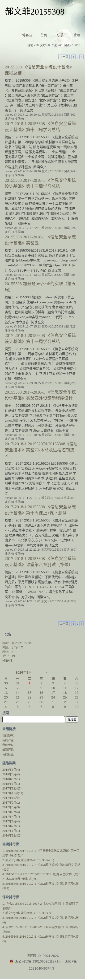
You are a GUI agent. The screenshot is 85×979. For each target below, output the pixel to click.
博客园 (27, 35)
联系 (60, 35)
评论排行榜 (10, 897)
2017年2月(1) (11, 826)
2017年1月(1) (11, 831)
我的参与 (8, 745)
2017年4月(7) (11, 816)
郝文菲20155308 (34, 11)
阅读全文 (26, 110)
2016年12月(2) (11, 835)
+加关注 (7, 660)
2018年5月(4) (11, 769)
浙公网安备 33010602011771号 (38, 961)
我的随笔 (8, 735)
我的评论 (8, 740)
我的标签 (8, 754)
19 (13, 656)
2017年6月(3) (11, 807)
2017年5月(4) (11, 812)
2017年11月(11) (12, 793)
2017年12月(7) (11, 788)
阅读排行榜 (10, 844)
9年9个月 (17, 647)
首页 (43, 35)
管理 (76, 35)
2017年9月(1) (11, 802)
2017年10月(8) (11, 798)
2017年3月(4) (11, 821)
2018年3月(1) (11, 779)
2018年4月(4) (11, 774)
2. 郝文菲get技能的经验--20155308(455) (28, 860)
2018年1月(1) (11, 784)
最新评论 (8, 749)
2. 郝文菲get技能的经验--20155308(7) (26, 913)
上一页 (64, 57)
